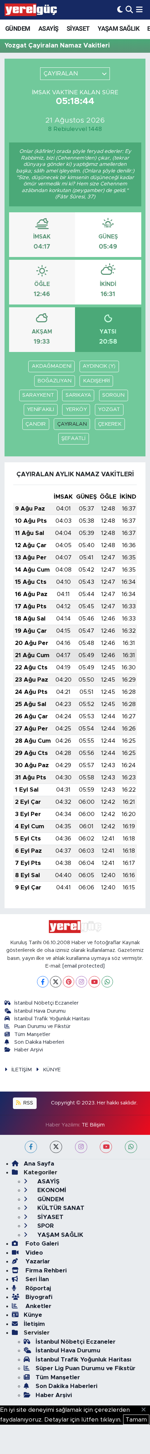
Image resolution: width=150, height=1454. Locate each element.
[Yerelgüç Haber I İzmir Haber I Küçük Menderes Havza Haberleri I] (31, 9)
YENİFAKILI (40, 409)
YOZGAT (109, 409)
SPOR (45, 1226)
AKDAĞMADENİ (52, 366)
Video (33, 1253)
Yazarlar (37, 1261)
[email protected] (83, 966)
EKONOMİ (51, 1190)
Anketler (37, 1306)
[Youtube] (94, 981)
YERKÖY (76, 409)
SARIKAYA (78, 395)
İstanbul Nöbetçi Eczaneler (46, 1003)
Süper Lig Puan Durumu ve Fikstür (85, 1368)
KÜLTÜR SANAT (60, 1208)
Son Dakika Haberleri (39, 1042)
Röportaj (37, 1288)
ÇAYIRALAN (72, 424)
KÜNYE (52, 1069)
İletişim (34, 1324)
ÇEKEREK (109, 424)
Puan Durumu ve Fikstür (42, 1026)
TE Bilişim (93, 1125)
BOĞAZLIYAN (54, 380)
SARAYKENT (38, 395)
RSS (27, 1103)
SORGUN (113, 395)
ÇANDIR (35, 424)
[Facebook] (42, 981)
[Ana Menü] (139, 10)
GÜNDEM (17, 28)
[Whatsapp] (107, 981)
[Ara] (129, 10)
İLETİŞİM (22, 1069)
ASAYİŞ (48, 28)
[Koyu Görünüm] (120, 10)
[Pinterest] (68, 981)
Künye (33, 1315)
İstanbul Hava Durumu (40, 1011)
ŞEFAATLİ (73, 438)
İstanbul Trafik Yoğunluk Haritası (52, 1018)
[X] (55, 981)
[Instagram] (81, 981)
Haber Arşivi (28, 1049)
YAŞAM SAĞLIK (118, 28)
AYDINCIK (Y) (99, 366)
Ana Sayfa (39, 1164)
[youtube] (106, 1147)
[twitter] (56, 1147)
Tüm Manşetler (32, 1034)
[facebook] (31, 1147)
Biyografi (38, 1297)
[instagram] (81, 1147)
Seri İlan (36, 1279)
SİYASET (78, 28)
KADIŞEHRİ (96, 380)
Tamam (136, 1420)
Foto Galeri (41, 1244)
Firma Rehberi (45, 1270)
